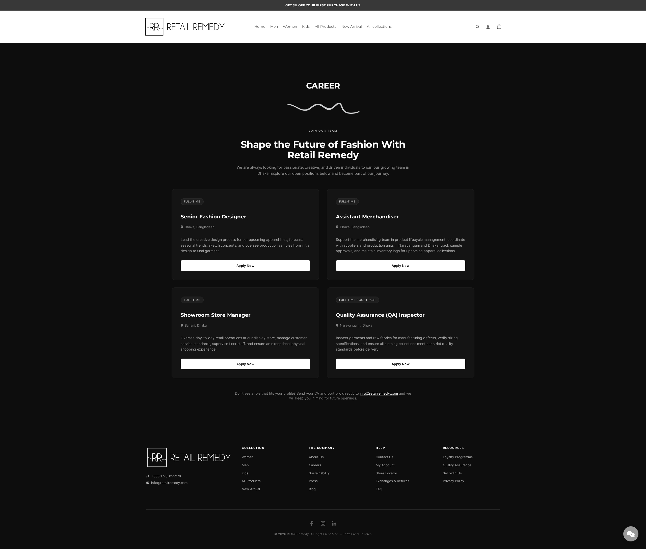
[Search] (477, 26)
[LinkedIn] (334, 523)
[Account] (488, 26)
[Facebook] (311, 523)
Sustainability (319, 473)
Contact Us (384, 457)
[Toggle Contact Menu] (630, 533)
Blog (312, 489)
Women (247, 457)
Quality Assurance (457, 465)
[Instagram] (323, 523)
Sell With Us (452, 473)
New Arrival (251, 489)
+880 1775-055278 (166, 476)
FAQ (379, 489)
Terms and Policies (357, 534)
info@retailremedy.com (379, 393)
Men (245, 465)
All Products (251, 481)
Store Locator (386, 473)
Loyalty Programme (458, 457)
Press (313, 481)
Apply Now (245, 266)
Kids (245, 473)
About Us (316, 457)
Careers (315, 465)
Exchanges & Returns (392, 481)
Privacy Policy (453, 481)
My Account (385, 465)
